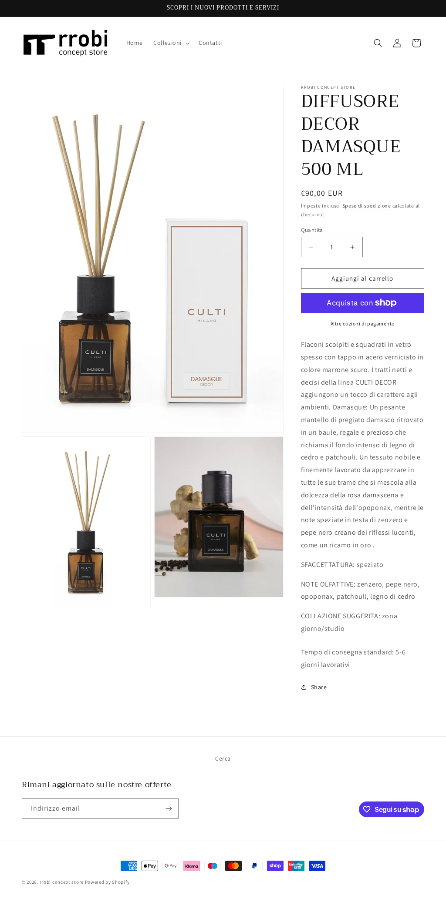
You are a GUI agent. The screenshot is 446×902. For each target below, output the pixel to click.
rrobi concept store (62, 882)
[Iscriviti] (168, 808)
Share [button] (319, 687)
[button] (170, 43)
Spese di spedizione (366, 205)
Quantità (312, 230)
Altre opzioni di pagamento (363, 323)
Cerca (223, 758)
